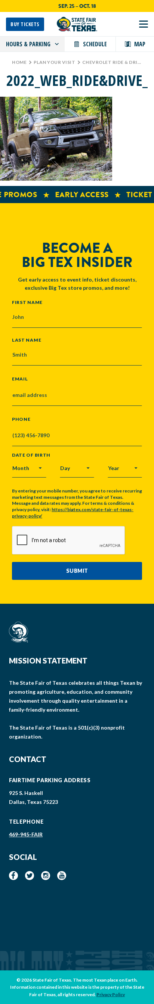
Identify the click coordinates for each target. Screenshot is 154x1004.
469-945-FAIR (26, 834)
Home (19, 62)
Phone (21, 419)
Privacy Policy (110, 994)
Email (20, 379)
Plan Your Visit (55, 62)
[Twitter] (29, 875)
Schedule (95, 44)
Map (139, 44)
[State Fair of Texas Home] (77, 24)
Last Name (26, 339)
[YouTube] (61, 875)
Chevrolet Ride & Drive (113, 62)
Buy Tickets (25, 24)
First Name (27, 302)
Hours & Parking (28, 44)
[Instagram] (45, 875)
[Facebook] (13, 875)
